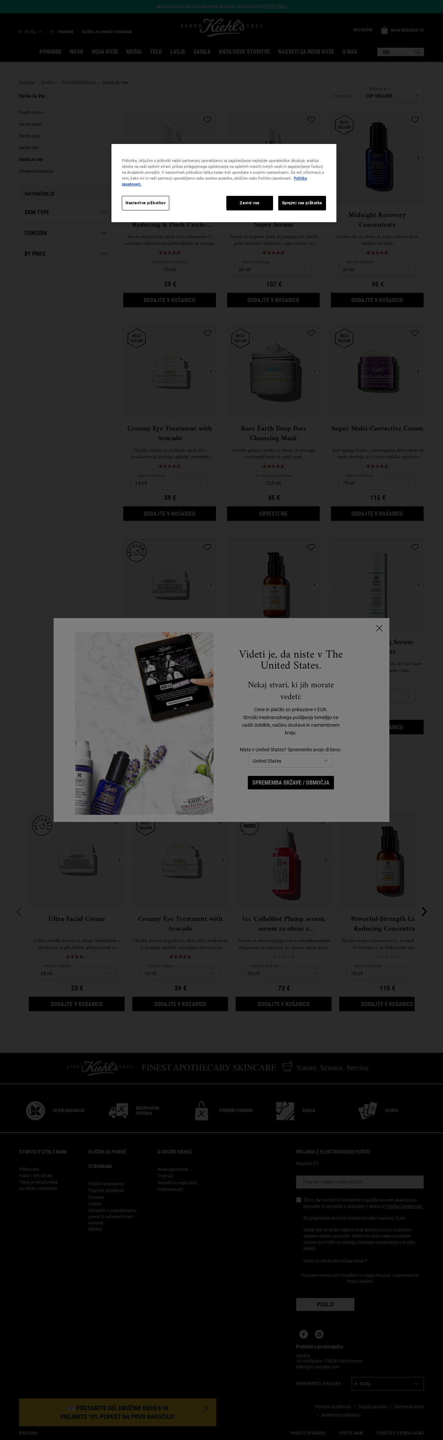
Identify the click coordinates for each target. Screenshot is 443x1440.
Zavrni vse (250, 202)
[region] (223, 183)
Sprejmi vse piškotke (302, 202)
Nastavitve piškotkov (145, 202)
